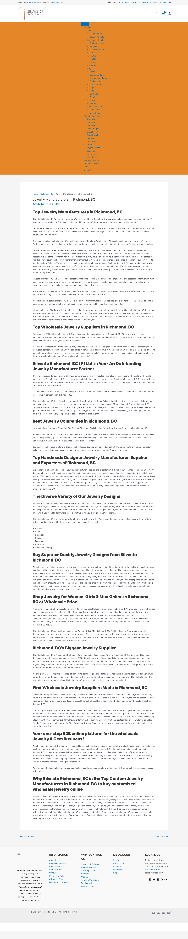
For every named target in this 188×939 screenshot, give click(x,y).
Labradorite (92, 154)
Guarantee (86, 877)
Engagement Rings (98, 78)
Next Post (162, 836)
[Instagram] (158, 879)
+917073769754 (35, 2)
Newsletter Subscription (60, 882)
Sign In (116, 860)
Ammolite (91, 122)
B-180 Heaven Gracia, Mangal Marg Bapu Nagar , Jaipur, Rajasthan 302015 (144, 2)
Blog (86, 166)
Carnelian (91, 138)
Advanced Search (57, 879)
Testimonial (86, 883)
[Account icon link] (169, 13)
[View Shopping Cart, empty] (163, 13)
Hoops (93, 90)
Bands (92, 72)
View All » (91, 157)
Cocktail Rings (96, 81)
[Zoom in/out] (4, 933)
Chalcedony (92, 141)
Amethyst (91, 119)
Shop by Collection (92, 160)
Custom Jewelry (91, 163)
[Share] (20, 933)
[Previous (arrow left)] (4, 937)
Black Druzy (92, 132)
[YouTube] (165, 879)
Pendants (94, 62)
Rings (89, 68)
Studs (92, 100)
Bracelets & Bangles (96, 40)
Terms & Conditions (90, 880)
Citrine (90, 144)
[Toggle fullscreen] (12, 933)
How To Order (87, 886)
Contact (87, 170)
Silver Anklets (96, 34)
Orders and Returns (58, 876)
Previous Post (27, 836)
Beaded (93, 65)
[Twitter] (154, 879)
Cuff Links (94, 110)
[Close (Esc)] (28, 933)
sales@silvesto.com (57, 2)
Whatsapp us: (24, 2)
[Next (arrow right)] (12, 937)
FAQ (115, 873)
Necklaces (94, 59)
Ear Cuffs (94, 94)
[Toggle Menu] (85, 24)
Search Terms (55, 869)
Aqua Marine (92, 125)
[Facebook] (150, 879)
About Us (53, 860)
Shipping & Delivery (90, 864)
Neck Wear (92, 56)
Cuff (91, 52)
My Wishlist (118, 869)
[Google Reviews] (162, 879)
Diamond (91, 151)
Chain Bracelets (97, 43)
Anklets (90, 30)
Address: (113, 2)
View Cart (117, 866)
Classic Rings (96, 84)
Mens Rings (95, 113)
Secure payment (88, 870)
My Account (118, 863)
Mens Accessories (95, 106)
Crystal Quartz (93, 148)
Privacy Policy (55, 866)
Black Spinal (92, 135)
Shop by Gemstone (92, 116)
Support (85, 873)
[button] (157, 13)
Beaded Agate (93, 128)
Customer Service (57, 863)
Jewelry (87, 27)
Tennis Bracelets (97, 49)
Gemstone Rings (97, 75)
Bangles (93, 46)
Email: (47, 2)
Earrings (90, 87)
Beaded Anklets (97, 37)
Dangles (93, 97)
